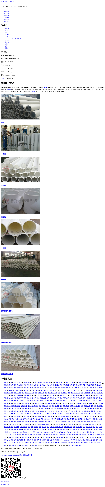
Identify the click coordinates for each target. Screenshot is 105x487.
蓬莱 (11, 400)
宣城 (95, 442)
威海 (80, 400)
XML (5, 455)
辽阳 (78, 406)
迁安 (81, 416)
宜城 (95, 421)
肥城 (31, 400)
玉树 (26, 403)
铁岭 (67, 406)
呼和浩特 (13, 406)
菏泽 (64, 400)
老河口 (6, 424)
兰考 (41, 429)
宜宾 (39, 393)
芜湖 (36, 445)
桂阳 (5, 421)
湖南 (62, 421)
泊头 (11, 416)
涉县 (42, 416)
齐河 (57, 398)
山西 (71, 395)
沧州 (16, 419)
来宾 (44, 437)
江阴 (49, 411)
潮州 (11, 440)
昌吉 (42, 390)
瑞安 (11, 385)
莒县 (18, 400)
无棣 (61, 398)
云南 (25, 387)
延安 (85, 393)
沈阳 (8, 408)
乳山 (100, 398)
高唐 (34, 398)
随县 (65, 421)
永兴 (97, 419)
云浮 (18, 440)
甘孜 (84, 390)
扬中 (38, 414)
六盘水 (98, 434)
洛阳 (55, 432)
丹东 (82, 406)
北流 (26, 437)
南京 (101, 414)
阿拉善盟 (58, 403)
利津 (5, 398)
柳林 (25, 395)
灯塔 (53, 406)
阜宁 (62, 411)
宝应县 (96, 411)
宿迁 (67, 414)
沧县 (49, 416)
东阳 (70, 382)
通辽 (95, 403)
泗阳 (72, 411)
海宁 (76, 382)
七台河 (22, 427)
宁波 (48, 385)
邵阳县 (72, 419)
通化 (48, 408)
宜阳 (25, 429)
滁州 (10, 445)
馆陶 (94, 416)
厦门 (49, 442)
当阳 (75, 421)
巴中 (90, 390)
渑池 (8, 429)
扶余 (29, 408)
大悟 (82, 421)
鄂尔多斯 (100, 403)
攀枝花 (16, 393)
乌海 (63, 403)
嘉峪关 (30, 434)
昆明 (21, 387)
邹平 (84, 398)
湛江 (48, 440)
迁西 (25, 416)
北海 (60, 437)
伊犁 (33, 390)
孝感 (76, 424)
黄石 (80, 424)
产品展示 (6, 17)
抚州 (19, 411)
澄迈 (75, 432)
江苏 (8, 416)
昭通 (87, 385)
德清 (73, 382)
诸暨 (99, 382)
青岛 (11, 403)
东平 (90, 395)
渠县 (57, 390)
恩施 (70, 424)
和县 (78, 442)
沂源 (15, 398)
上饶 (26, 411)
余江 (81, 408)
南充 (42, 393)
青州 (8, 400)
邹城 (87, 398)
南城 (78, 408)
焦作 (34, 432)
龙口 (41, 400)
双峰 (76, 419)
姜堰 (85, 411)
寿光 (44, 400)
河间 (55, 416)
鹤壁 (100, 429)
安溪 (94, 440)
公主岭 (38, 408)
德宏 (84, 385)
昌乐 (80, 395)
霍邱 (75, 442)
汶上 (11, 398)
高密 (28, 400)
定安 (78, 432)
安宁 (61, 385)
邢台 (13, 419)
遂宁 (19, 393)
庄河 (61, 406)
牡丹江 (52, 427)
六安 (16, 445)
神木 (72, 393)
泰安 (87, 400)
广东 (80, 440)
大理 (15, 387)
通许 (38, 429)
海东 (33, 403)
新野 (74, 427)
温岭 (93, 382)
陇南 (37, 434)
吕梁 (41, 395)
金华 (41, 385)
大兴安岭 (16, 427)
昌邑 (87, 395)
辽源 (42, 408)
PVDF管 (7, 36)
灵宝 (80, 429)
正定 (84, 416)
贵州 (16, 437)
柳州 (73, 437)
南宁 (76, 437)
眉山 (11, 393)
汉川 (36, 424)
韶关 (25, 440)
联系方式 (6, 21)
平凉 (57, 434)
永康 (57, 382)
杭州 (51, 385)
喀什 (25, 390)
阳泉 (44, 395)
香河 (36, 416)
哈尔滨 (66, 427)
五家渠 (81, 387)
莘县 (31, 398)
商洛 (78, 393)
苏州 (5, 416)
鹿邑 (11, 429)
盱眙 (55, 411)
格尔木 (19, 403)
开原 (43, 406)
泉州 (46, 442)
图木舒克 (76, 387)
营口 (92, 406)
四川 (55, 393)
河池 (47, 437)
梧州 (63, 437)
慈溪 (86, 382)
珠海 (61, 440)
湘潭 (42, 421)
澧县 (8, 421)
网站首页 (6, 11)
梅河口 (33, 408)
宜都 (39, 424)
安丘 (84, 395)
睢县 (15, 429)
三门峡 (6, 432)
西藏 (59, 387)
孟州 (51, 429)
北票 (46, 406)
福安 (100, 440)
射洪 (67, 390)
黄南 (29, 403)
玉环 (53, 382)
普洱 (80, 385)
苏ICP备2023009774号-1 (75, 445)
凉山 (100, 390)
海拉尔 (53, 403)
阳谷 (28, 398)
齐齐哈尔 (57, 427)
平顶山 (41, 432)
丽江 (5, 387)
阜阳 (29, 445)
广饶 (25, 400)
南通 (88, 414)
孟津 (28, 429)
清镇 (76, 434)
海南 (23, 403)
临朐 (77, 395)
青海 (49, 403)
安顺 (88, 434)
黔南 (102, 434)
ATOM (17, 455)
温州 (44, 385)
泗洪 (75, 411)
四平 (61, 408)
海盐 (47, 382)
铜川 (75, 393)
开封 (27, 432)
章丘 (54, 400)
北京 (21, 382)
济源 (97, 429)
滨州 (61, 400)
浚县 (90, 427)
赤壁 (10, 424)
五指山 (9, 434)
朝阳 (85, 406)
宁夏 (40, 406)
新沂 (31, 414)
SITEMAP (9, 455)
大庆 (61, 427)
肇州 (5, 427)
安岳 (80, 390)
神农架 (43, 424)
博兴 (71, 398)
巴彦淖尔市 (84, 403)
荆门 (67, 424)
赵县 (88, 416)
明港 (94, 429)
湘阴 (55, 419)
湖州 (28, 385)
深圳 (77, 440)
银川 (36, 406)
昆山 (78, 411)
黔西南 (84, 434)
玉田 (21, 416)
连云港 (75, 414)
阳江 (28, 440)
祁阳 (58, 419)
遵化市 (29, 416)
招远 (90, 398)
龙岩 (26, 442)
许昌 (45, 432)
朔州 (34, 395)
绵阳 (49, 393)
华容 (52, 419)
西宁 (46, 403)
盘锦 (88, 406)
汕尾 (15, 440)
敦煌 (23, 434)
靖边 (62, 393)
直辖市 (26, 382)
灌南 (92, 411)
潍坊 (100, 400)
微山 (54, 398)
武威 (47, 434)
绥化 (48, 427)
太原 (67, 395)
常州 (95, 414)
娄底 (23, 421)
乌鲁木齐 (46, 390)
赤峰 (5, 406)
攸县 (45, 419)
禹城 (51, 398)
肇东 (8, 427)
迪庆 (71, 385)
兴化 (34, 414)
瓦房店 (57, 406)
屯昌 (91, 432)
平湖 (50, 382)
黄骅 (52, 416)
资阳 (5, 393)
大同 (61, 395)
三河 (75, 416)
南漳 (92, 421)
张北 (91, 416)
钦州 (53, 437)
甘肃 (73, 434)
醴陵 (11, 421)
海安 (8, 414)
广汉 (77, 390)
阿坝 (87, 390)
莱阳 (41, 398)
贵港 (57, 437)
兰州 (70, 434)
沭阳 (61, 414)
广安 (8, 393)
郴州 (36, 421)
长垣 (64, 429)
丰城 (91, 408)
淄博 (94, 400)
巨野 (64, 398)
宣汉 (61, 390)
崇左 (33, 437)
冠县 (25, 398)
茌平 (77, 398)
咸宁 (63, 424)
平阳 (29, 382)
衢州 (21, 385)
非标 (6, 48)
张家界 (16, 421)
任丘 (78, 416)
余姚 (5, 385)
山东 (15, 403)
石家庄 (38, 419)
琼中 (88, 432)
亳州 (92, 442)
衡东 (87, 419)
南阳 (48, 432)
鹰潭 (8, 411)
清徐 (28, 395)
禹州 (87, 429)
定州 (97, 416)
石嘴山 (30, 406)
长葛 (84, 429)
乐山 (33, 393)
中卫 (25, 406)
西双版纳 (91, 385)
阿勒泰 (66, 387)
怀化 (29, 421)
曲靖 (18, 387)
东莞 (71, 440)
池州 (85, 442)
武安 (71, 416)
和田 (100, 387)
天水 (67, 434)
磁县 (46, 416)
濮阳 (24, 432)
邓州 (77, 427)
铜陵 (98, 442)
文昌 (97, 432)
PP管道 (9, 89)
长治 (51, 395)
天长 (65, 442)
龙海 (8, 442)
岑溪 (19, 437)
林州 (57, 429)
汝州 (74, 429)
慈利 (48, 419)
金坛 (82, 411)
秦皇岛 (20, 419)
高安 (84, 408)
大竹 (64, 390)
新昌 (36, 382)
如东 (25, 414)
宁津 (38, 398)
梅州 (34, 440)
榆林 (88, 393)
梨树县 (16, 408)
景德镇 (16, 411)
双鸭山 (36, 427)
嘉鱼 (69, 421)
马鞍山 (6, 445)
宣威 (57, 385)
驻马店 (14, 432)
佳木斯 (44, 427)
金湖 (52, 411)
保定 (34, 419)
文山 (99, 385)
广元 (97, 390)
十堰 (83, 424)
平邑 (21, 398)
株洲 (55, 421)
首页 (3, 78)
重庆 (11, 382)
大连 (5, 408)
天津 (18, 382)
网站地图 (22, 455)
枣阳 (33, 424)
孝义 (11, 395)
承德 (101, 416)
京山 (23, 424)
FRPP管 (6, 34)
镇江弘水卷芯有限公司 (7, 1)
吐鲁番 (6, 390)
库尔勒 (71, 387)
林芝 (44, 387)
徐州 (92, 414)
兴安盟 (67, 403)
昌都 (41, 387)
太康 (100, 427)
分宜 (94, 408)
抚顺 (95, 406)
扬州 (85, 414)
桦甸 (23, 408)
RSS (14, 455)
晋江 (15, 442)
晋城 (48, 395)
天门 (50, 424)
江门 (54, 440)
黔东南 (6, 437)
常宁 (94, 419)
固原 (22, 406)
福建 (55, 442)
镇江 (64, 414)
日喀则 (52, 387)
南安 (11, 442)
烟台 (5, 403)
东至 (62, 442)
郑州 (58, 432)
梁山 (8, 398)
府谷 (65, 393)
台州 (34, 385)
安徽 (8, 382)
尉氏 (44, 429)
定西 (44, 434)
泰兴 (28, 414)
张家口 (6, 419)
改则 (28, 387)
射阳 (65, 411)
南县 (61, 419)
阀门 (6, 44)
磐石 (19, 408)
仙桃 (47, 424)
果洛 (36, 403)
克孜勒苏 (91, 387)
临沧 (74, 385)
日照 (71, 400)
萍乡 (23, 411)
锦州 (98, 406)
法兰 (6, 46)
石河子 (96, 387)
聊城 (84, 400)
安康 (82, 393)
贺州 (40, 437)
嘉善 (80, 382)
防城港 (37, 437)
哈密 (21, 390)
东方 (81, 432)
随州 (57, 424)
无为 (59, 442)
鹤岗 (32, 427)
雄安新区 (67, 416)
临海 (60, 382)
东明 (67, 398)
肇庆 (44, 440)
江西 (46, 411)
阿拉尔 (86, 387)
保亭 (71, 432)
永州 (26, 421)
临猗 (31, 395)
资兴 (100, 419)
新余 (11, 411)
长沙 (59, 421)
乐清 (15, 385)
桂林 (70, 437)
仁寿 (71, 390)
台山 (8, 440)
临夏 (34, 434)
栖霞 (97, 395)
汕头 (51, 440)
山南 (48, 387)
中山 (64, 440)
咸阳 (101, 393)
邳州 (21, 414)
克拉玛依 (17, 390)
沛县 (18, 414)
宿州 (19, 445)
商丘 (31, 432)
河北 (42, 419)
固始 (84, 427)
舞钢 (21, 429)
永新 (5, 411)
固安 (33, 416)
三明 (33, 442)
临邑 (48, 398)
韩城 (69, 393)
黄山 (88, 442)
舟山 (18, 385)
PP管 (6, 30)
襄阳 (90, 424)
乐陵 (44, 398)
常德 (49, 421)
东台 (5, 414)
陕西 (8, 395)
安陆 (85, 421)
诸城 (48, 400)
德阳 (46, 393)
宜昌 (93, 424)
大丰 (57, 414)
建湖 (11, 414)
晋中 (54, 395)
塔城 (62, 387)
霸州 (39, 416)
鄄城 (74, 395)
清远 (31, 440)
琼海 (101, 432)
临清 (80, 398)
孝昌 (78, 421)
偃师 (67, 429)
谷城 (98, 421)
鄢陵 (90, 429)
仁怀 (80, 434)
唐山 (31, 419)
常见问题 (6, 19)
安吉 (67, 382)
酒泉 (53, 434)
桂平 (29, 437)
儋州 (65, 432)
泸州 (29, 393)
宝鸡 (98, 393)
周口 (21, 432)
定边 (59, 393)
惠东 (96, 437)
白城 (52, 408)
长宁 (54, 390)
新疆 (51, 390)
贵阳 (13, 437)
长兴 (83, 382)
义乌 (8, 385)
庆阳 (60, 434)
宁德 (36, 442)
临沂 (97, 400)
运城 (57, 395)
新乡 (52, 432)
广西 (80, 437)
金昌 (40, 434)
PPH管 (6, 32)
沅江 (65, 419)
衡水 (10, 419)
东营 (67, 400)
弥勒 (64, 385)
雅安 (94, 390)
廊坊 (27, 419)
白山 (45, 408)
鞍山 (101, 406)
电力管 (6, 42)
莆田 (42, 442)
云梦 (88, 421)
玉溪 (8, 387)
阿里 (34, 387)
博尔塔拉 (11, 390)
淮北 (13, 445)
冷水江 (83, 419)
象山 (96, 382)
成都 (52, 393)
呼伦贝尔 (91, 403)
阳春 (5, 440)
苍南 (63, 382)
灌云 (88, 411)
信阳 (17, 432)
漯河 (10, 432)
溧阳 (48, 414)
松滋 (16, 424)
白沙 (68, 432)
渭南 (95, 393)
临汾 (64, 395)
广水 (13, 424)
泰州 (71, 414)
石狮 (18, 442)
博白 (23, 437)
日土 (31, 387)
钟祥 (26, 424)
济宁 (90, 400)
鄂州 (60, 424)
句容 (69, 411)
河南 (61, 432)
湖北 (99, 424)
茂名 (41, 440)
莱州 (15, 400)
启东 (51, 414)
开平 (86, 437)
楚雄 (96, 385)
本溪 (75, 406)
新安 (34, 429)
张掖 (50, 434)
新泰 (94, 398)
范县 (87, 427)
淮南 (26, 445)
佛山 (67, 440)
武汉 (96, 424)
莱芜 (57, 400)
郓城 (74, 398)
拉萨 (55, 387)
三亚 (13, 434)
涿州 (59, 416)
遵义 (10, 437)
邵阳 (33, 421)
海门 (44, 414)
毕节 (94, 434)
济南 (8, 403)
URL (2, 455)
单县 (34, 400)
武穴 (29, 424)
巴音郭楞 (37, 390)
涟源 (79, 419)
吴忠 (33, 406)
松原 (55, 408)
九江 (36, 411)
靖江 (15, 414)
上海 (15, 382)
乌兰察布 (78, 403)
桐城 (72, 442)
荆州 (86, 424)
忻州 (38, 395)
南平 (29, 442)
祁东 (90, 419)
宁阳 (94, 395)
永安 (87, 440)
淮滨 (80, 427)
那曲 (38, 387)
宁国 (69, 442)
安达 (11, 427)
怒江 (67, 385)
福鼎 (97, 440)
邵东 (68, 419)
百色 (50, 437)
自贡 (36, 393)
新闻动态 (6, 15)
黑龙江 (70, 427)
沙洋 (19, 424)
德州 (74, 400)
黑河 (29, 427)
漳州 (39, 442)
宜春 (33, 411)
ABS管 (6, 40)
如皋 (54, 414)
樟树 (88, 408)
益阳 (52, 421)
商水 (97, 427)
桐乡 (90, 382)
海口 (16, 434)
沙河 (15, 416)
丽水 (25, 385)
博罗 (93, 437)
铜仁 (91, 434)
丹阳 (99, 411)
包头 (8, 406)
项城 (71, 429)
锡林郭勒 (72, 403)
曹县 (38, 400)
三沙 (5, 434)
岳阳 (39, 421)
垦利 (51, 400)
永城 (18, 429)
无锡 (98, 414)
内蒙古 (18, 406)
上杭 (5, 442)
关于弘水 (6, 13)
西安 (5, 395)
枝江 (72, 421)
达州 (26, 393)
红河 (11, 387)
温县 (48, 429)
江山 (33, 382)
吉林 (65, 408)
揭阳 (38, 440)
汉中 (92, 393)
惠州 (57, 440)
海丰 (90, 437)
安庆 (23, 445)
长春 (68, 408)
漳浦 (84, 440)
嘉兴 (38, 385)
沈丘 (5, 429)
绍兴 (31, 385)
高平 (21, 395)
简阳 (74, 390)
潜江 (53, 424)
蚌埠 (33, 445)
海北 (39, 403)
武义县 (43, 382)
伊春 (25, 427)
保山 (77, 385)
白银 (63, 434)
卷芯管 (6, 28)
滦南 (18, 416)
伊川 (31, 429)
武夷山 (22, 442)
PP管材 (34, 91)
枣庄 (77, 400)
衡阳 (46, 421)
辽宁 (11, 408)
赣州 (39, 411)
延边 (58, 408)
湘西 (19, 421)
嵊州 (39, 382)
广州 (74, 440)
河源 (21, 440)
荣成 (5, 400)
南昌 (42, 411)
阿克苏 (29, 390)
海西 (42, 403)
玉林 (67, 437)
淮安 (78, 414)
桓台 (21, 400)
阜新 (64, 406)
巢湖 (82, 442)
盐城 (82, 414)
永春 (90, 440)
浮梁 (75, 408)
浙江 (54, 385)
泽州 (18, 395)
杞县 (77, 429)
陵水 (84, 432)
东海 (41, 414)
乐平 (101, 408)
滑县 (61, 429)
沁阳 (54, 429)
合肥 (5, 382)
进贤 (97, 408)
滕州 (97, 398)
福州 (52, 442)
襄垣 (15, 395)
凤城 (50, 406)
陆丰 (83, 437)
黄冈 (73, 424)
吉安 (29, 411)
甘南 (26, 434)
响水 (59, 411)
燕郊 (62, 416)
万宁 (94, 432)
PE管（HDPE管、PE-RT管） (12, 38)
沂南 (100, 395)
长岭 (26, 408)
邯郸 (24, 419)
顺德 (99, 437)
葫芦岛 (72, 406)
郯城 (18, 398)
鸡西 (40, 427)
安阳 (37, 432)
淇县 (94, 427)
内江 (23, 393)
